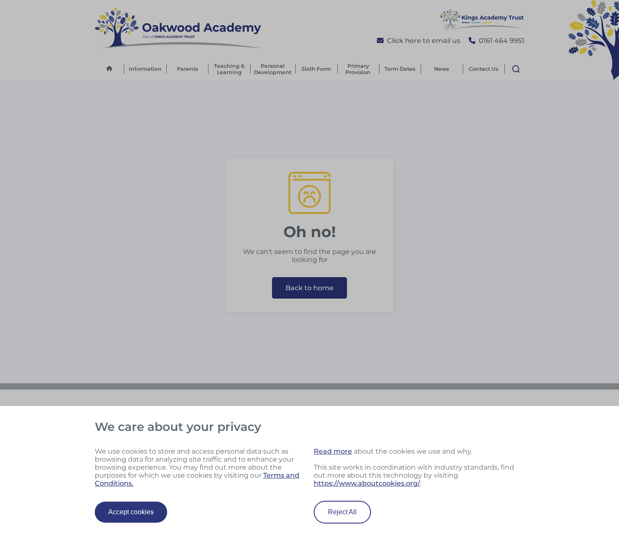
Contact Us (483, 69)
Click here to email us (423, 41)
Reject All (342, 512)
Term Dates (399, 69)
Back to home (309, 288)
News (441, 69)
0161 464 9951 (501, 41)
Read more (333, 451)
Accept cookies (131, 512)
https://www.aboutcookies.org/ (367, 483)
